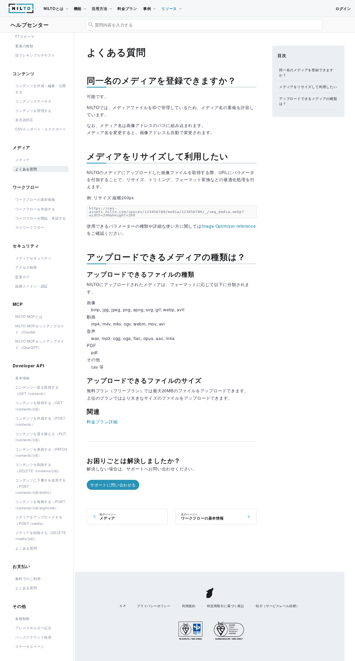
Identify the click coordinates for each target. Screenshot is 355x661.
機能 (78, 8)
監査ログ (22, 276)
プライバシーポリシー (154, 605)
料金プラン (127, 8)
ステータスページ (29, 646)
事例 (147, 8)
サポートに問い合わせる (113, 484)
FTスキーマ (24, 36)
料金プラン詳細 (102, 422)
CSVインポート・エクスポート (40, 128)
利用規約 (188, 605)
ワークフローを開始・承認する (40, 218)
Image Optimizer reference (229, 226)
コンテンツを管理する (33, 110)
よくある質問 (26, 168)
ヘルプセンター (30, 24)
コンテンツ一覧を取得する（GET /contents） (37, 390)
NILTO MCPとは (29, 316)
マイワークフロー (29, 227)
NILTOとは (54, 8)
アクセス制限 (26, 267)
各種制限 (22, 618)
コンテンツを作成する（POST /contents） (40, 421)
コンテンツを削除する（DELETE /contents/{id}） (38, 467)
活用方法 (99, 8)
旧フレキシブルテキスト (35, 55)
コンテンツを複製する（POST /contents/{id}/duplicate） (40, 504)
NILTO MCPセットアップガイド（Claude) (39, 328)
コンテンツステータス (33, 101)
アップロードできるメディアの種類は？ (308, 101)
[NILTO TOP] (21, 11)
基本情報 (22, 377)
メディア (22, 159)
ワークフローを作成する (35, 208)
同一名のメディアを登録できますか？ (306, 72)
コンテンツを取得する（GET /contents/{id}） (39, 405)
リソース (169, 8)
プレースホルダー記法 (33, 627)
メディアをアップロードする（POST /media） (38, 520)
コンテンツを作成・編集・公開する (40, 88)
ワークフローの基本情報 (35, 199)
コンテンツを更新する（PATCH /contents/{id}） (41, 452)
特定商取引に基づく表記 (225, 605)
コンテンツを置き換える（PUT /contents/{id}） (40, 436)
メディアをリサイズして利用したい (308, 86)
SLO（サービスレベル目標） (278, 605)
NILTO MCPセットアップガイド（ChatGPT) (39, 344)
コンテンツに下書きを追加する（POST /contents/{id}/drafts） (40, 486)
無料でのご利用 (28, 578)
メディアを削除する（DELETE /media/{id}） (40, 535)
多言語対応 (24, 119)
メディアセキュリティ (33, 258)
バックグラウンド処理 (33, 637)
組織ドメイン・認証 (31, 285)
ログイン (343, 8)
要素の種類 (24, 45)
